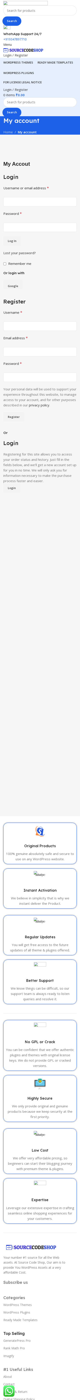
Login (12, 488)
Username (12, 312)
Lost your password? (19, 253)
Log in (12, 241)
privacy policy (39, 405)
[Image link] (31, 1247)
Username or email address (26, 188)
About (7, 1376)
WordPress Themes (17, 1305)
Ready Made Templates (20, 1320)
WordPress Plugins (16, 1312)
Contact (9, 1384)
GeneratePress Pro (17, 1340)
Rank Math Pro (14, 1348)
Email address (15, 338)
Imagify (8, 1356)
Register (14, 417)
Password (12, 213)
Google (13, 286)
